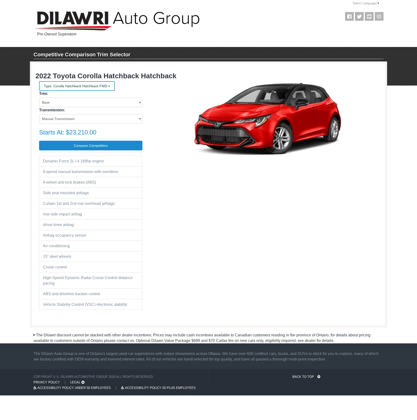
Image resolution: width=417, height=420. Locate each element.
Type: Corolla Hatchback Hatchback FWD (76, 86)
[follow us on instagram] (379, 16)
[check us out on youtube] (369, 16)
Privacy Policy (47, 382)
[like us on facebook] (349, 16)
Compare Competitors (91, 145)
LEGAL (75, 382)
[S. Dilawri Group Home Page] (134, 21)
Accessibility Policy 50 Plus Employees (160, 388)
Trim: (43, 94)
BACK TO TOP (303, 377)
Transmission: (52, 110)
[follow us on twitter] (359, 16)
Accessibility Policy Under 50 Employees (74, 388)
